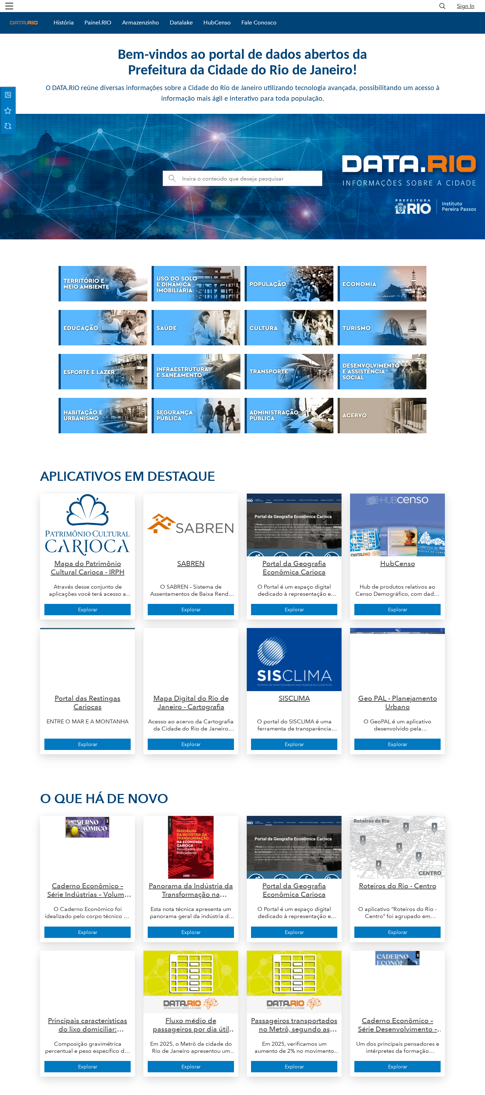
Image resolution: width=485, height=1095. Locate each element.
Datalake (181, 22)
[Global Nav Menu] (9, 6)
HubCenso (217, 22)
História (64, 22)
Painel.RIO (98, 22)
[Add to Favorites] (8, 110)
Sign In (465, 5)
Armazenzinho (140, 22)
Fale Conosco (259, 22)
